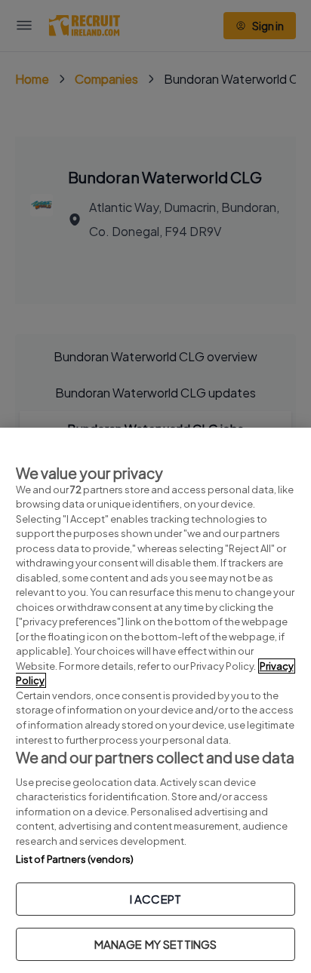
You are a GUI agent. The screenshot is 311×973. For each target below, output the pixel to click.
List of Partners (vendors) (75, 859)
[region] (155, 700)
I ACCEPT (155, 899)
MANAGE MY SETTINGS (155, 944)
